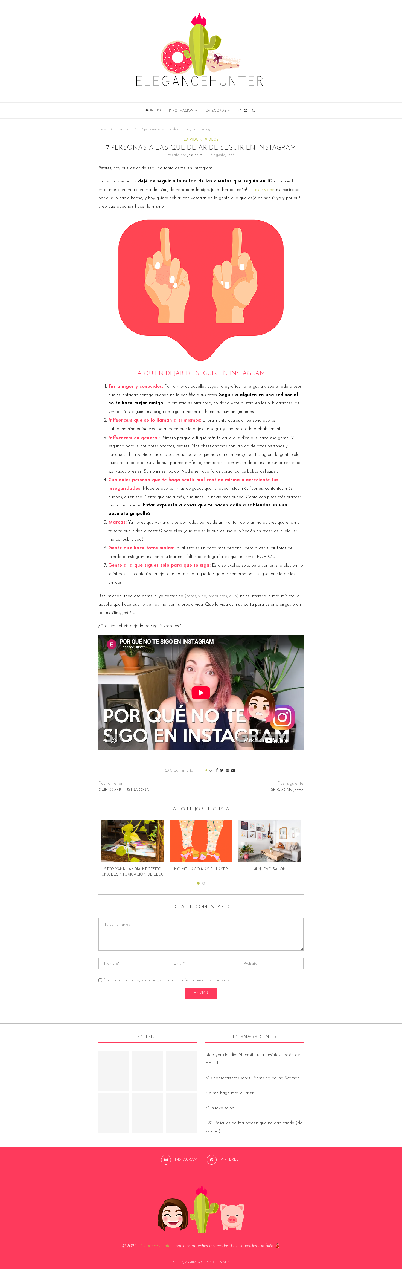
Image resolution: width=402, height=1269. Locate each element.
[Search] (254, 110)
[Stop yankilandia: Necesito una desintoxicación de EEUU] (132, 841)
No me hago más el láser (201, 869)
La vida (123, 129)
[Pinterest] (245, 110)
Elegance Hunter (156, 1246)
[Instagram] (239, 110)
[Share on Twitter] (222, 770)
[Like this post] (210, 770)
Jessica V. (194, 155)
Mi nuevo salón (269, 869)
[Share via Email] (233, 770)
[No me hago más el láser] (201, 841)
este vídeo (265, 189)
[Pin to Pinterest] (227, 770)
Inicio (155, 110)
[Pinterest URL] (114, 1071)
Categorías (215, 110)
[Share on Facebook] (217, 770)
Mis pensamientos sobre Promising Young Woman (252, 1078)
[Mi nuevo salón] (269, 841)
